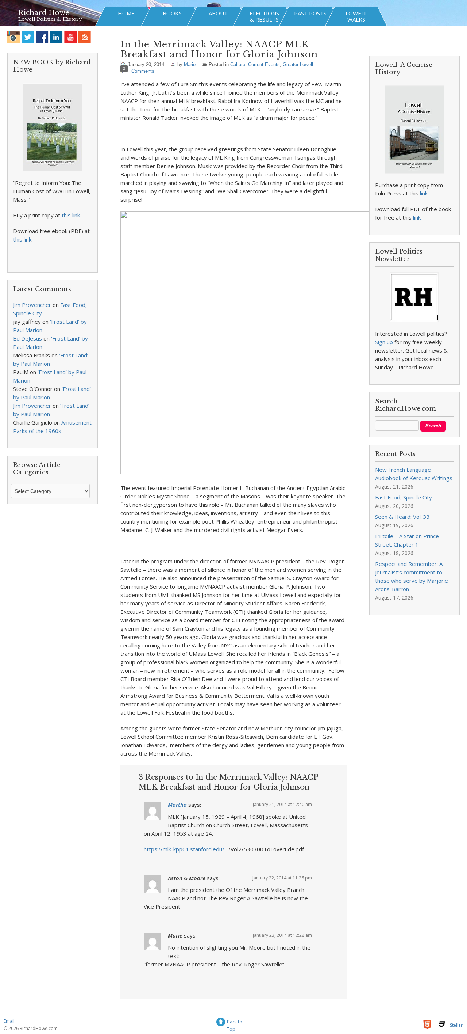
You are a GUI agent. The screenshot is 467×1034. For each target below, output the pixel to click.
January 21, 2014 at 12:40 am (282, 804)
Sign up (384, 342)
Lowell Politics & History (50, 19)
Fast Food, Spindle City (403, 497)
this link (71, 215)
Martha (177, 804)
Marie (190, 64)
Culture (237, 64)
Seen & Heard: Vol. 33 (402, 516)
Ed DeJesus (27, 338)
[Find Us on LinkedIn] (56, 37)
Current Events (264, 64)
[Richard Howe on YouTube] (70, 37)
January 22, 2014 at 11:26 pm (282, 878)
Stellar (456, 1025)
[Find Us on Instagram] (13, 37)
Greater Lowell (298, 64)
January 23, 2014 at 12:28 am (282, 935)
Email (9, 1021)
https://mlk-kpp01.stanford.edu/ (184, 849)
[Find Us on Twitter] (28, 37)
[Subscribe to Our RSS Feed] (84, 37)
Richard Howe (43, 12)
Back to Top (234, 1023)
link (424, 193)
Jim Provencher (32, 304)
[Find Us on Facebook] (42, 37)
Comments (142, 71)
